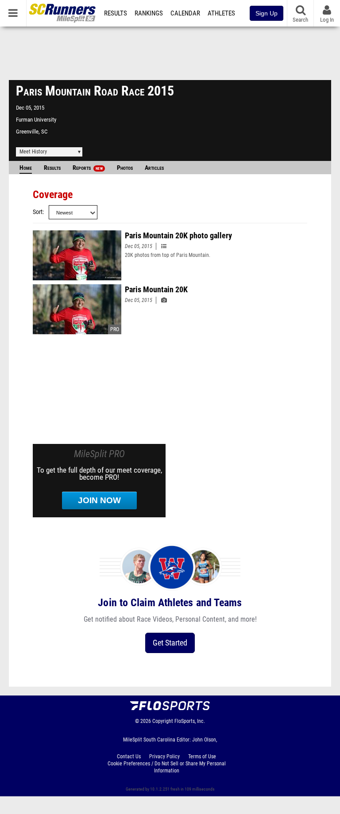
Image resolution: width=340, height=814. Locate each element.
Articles (154, 168)
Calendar (185, 13)
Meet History (33, 152)
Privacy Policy (164, 756)
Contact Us (129, 756)
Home (25, 168)
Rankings (149, 13)
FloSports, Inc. (189, 721)
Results (115, 13)
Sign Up (266, 13)
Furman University (36, 119)
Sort (37, 212)
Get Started (170, 642)
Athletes (221, 13)
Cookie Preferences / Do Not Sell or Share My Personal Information (167, 767)
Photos (125, 168)
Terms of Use (202, 756)
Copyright (162, 721)
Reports (88, 168)
